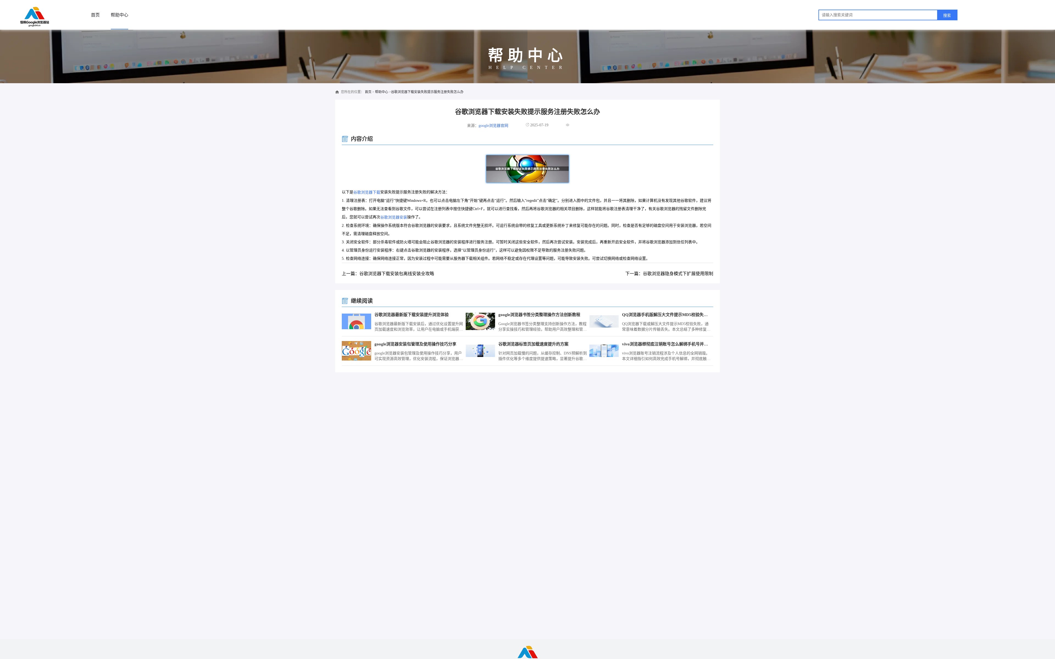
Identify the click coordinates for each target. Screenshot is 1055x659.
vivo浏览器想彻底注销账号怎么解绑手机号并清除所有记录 (666, 344)
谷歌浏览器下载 (366, 192)
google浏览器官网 (493, 126)
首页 (95, 15)
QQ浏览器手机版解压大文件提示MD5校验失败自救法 (666, 314)
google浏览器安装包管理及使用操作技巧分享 (415, 344)
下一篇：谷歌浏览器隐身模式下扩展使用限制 (669, 273)
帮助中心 (119, 15)
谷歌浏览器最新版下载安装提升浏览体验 (411, 314)
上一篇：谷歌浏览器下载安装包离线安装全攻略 (388, 273)
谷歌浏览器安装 (393, 217)
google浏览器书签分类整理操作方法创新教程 (539, 314)
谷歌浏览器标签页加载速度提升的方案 (533, 344)
